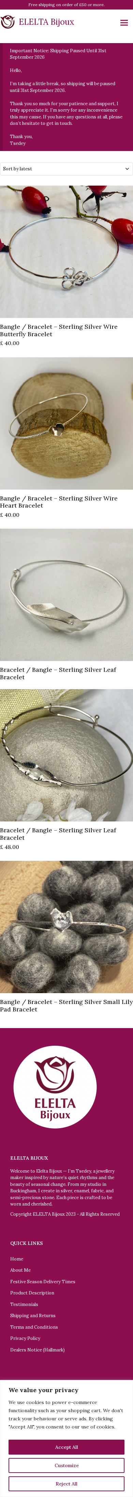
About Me (20, 1270)
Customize (67, 1465)
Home (16, 1259)
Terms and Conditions (34, 1327)
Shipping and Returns (33, 1316)
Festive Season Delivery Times (42, 1282)
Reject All (66, 1484)
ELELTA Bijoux (46, 22)
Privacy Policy (25, 1338)
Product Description (32, 1293)
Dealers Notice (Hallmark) (37, 1350)
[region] (66, 1438)
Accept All (66, 1447)
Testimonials (24, 1304)
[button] (124, 23)
